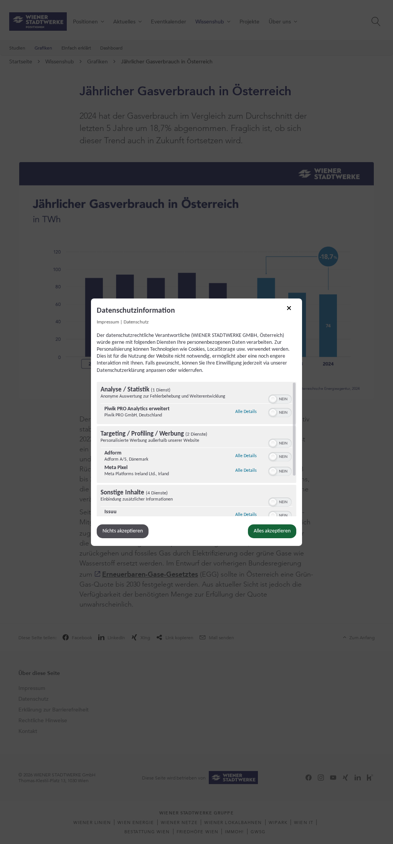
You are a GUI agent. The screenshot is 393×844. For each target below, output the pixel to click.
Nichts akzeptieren (122, 531)
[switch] (280, 398)
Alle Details (246, 411)
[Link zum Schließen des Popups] (291, 310)
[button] (272, 399)
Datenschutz (136, 322)
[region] (196, 449)
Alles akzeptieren (272, 531)
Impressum (108, 322)
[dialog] (196, 422)
